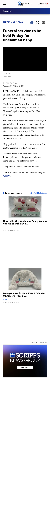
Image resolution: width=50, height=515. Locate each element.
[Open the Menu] (4, 4)
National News (13, 22)
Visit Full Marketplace (38, 193)
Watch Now (42, 4)
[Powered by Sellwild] (43, 342)
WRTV (6, 175)
